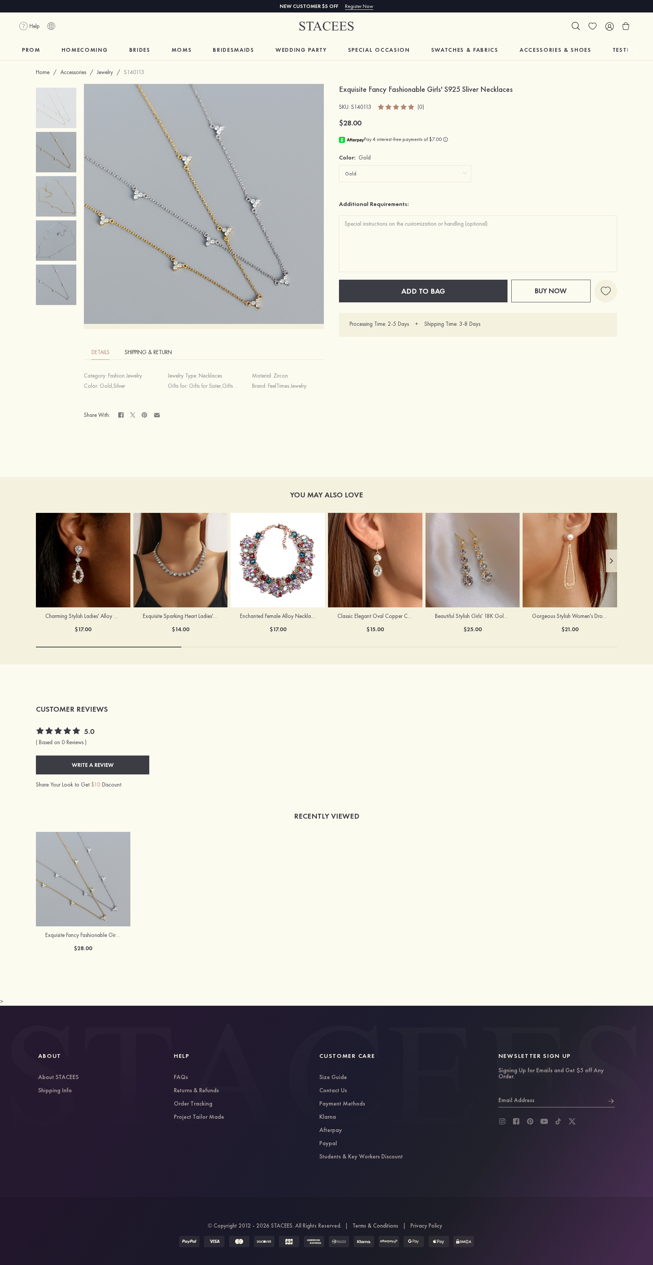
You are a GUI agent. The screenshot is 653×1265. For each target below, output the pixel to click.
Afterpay (330, 1130)
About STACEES (58, 1077)
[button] (611, 561)
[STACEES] (326, 26)
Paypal (328, 1143)
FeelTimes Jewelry (287, 386)
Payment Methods (342, 1104)
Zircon (281, 375)
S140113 (134, 72)
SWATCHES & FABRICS (464, 50)
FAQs (181, 1077)
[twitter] (572, 1121)
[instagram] (502, 1121)
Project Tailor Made (199, 1117)
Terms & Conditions (375, 1225)
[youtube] (544, 1121)
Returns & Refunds (196, 1090)
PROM (31, 50)
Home (43, 72)
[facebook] (516, 1121)
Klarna (327, 1117)
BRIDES (139, 50)
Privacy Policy (426, 1225)
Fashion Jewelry (125, 375)
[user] (609, 26)
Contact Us (333, 1090)
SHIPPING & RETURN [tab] (148, 352)
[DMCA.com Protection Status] (463, 1241)
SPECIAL (379, 50)
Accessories (73, 72)
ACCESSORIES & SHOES (555, 50)
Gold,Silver (112, 386)
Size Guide (333, 1077)
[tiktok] (558, 1121)
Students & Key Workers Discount (361, 1157)
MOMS (182, 50)
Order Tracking (193, 1104)
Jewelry (105, 72)
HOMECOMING (85, 50)
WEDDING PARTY (301, 50)
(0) (421, 107)
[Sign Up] (611, 1100)
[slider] (396, 107)
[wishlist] (592, 26)
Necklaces (210, 375)
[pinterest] (530, 1121)
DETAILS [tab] (100, 352)
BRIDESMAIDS (233, 50)
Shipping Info (55, 1090)
